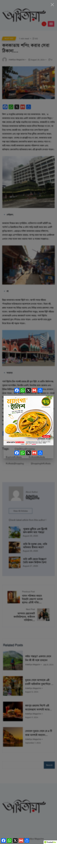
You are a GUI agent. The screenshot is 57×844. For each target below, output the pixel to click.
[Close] (52, 4)
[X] (28, 390)
